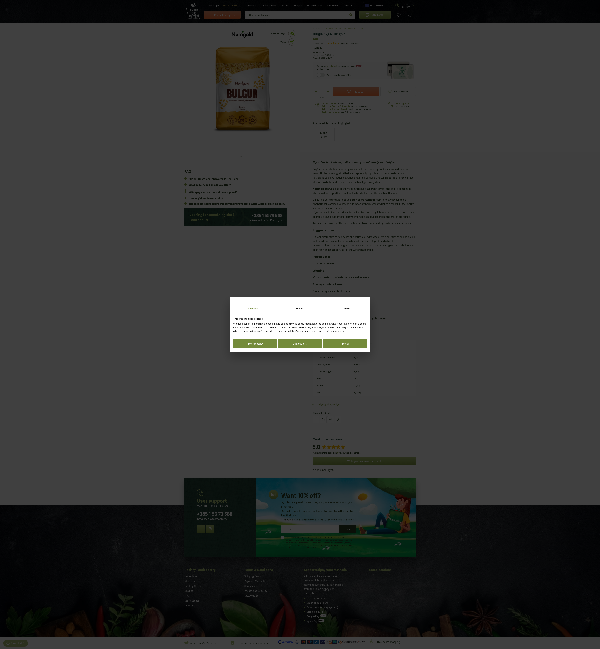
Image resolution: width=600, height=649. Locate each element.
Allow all (345, 343)
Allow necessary (255, 343)
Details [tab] (300, 308)
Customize (298, 343)
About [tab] (346, 308)
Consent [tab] (253, 308)
